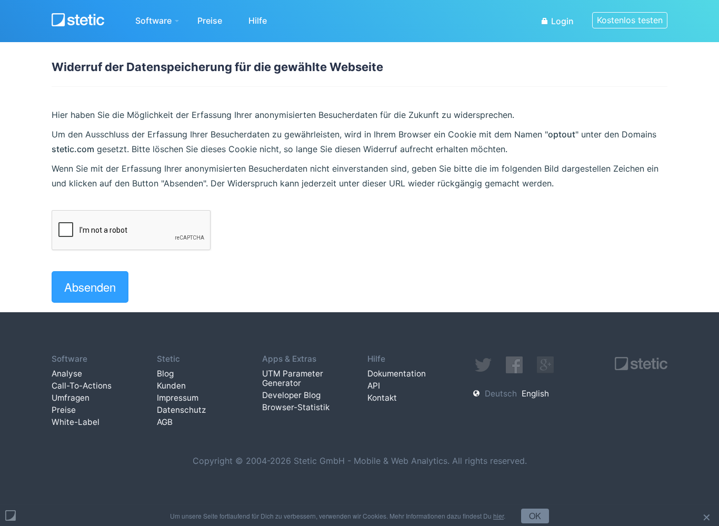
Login (561, 21)
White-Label (75, 422)
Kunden (171, 386)
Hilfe (257, 20)
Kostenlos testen (630, 20)
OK (535, 516)
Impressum (177, 398)
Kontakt (382, 398)
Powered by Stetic (10, 515)
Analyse (67, 374)
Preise (209, 20)
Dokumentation (396, 374)
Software (154, 20)
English (535, 394)
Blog (165, 374)
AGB (165, 422)
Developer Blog (291, 395)
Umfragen (70, 398)
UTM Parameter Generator (292, 378)
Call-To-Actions (82, 386)
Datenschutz (181, 410)
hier (498, 515)
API (373, 386)
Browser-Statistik (295, 407)
